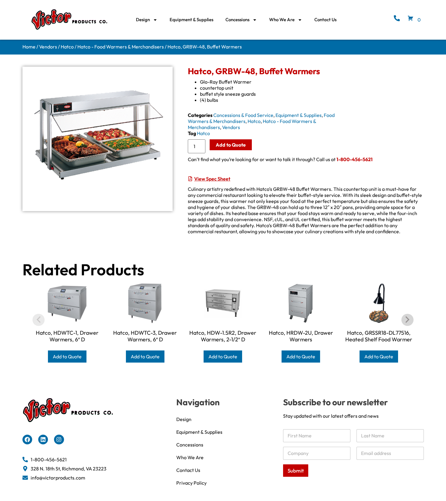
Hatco (67, 47)
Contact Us (325, 19)
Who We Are (282, 19)
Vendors (48, 47)
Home (28, 47)
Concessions (237, 19)
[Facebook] (27, 439)
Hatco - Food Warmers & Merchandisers (120, 47)
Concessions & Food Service (243, 115)
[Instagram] (59, 439)
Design (143, 19)
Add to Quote (231, 145)
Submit (296, 470)
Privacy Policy (191, 483)
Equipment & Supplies (191, 19)
